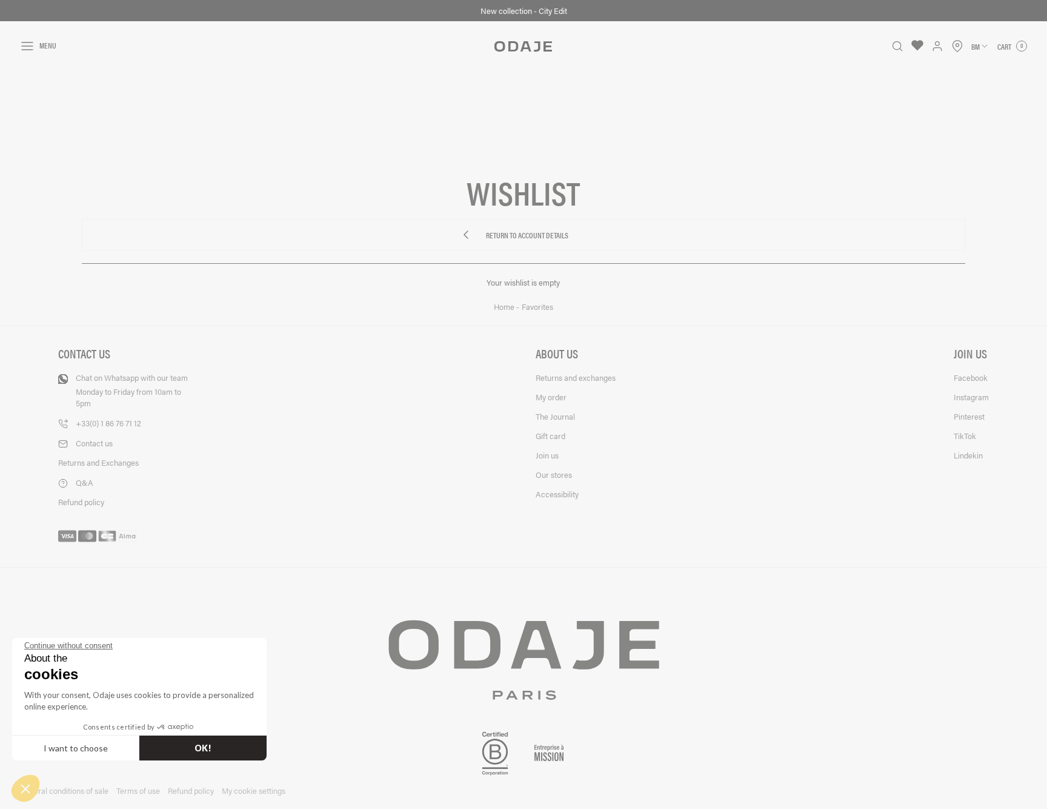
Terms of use (138, 790)
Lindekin (968, 455)
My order (551, 397)
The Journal (555, 416)
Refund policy (81, 502)
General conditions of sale (64, 790)
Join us (547, 455)
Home (505, 306)
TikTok (965, 435)
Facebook (971, 377)
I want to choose (76, 748)
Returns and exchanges (576, 377)
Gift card (550, 435)
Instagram (971, 397)
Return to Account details (527, 236)
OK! (202, 748)
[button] (25, 788)
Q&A (84, 482)
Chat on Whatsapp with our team (132, 390)
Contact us (94, 443)
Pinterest (969, 416)
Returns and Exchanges (98, 462)
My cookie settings (253, 790)
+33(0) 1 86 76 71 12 (108, 423)
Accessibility (557, 494)
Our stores (554, 474)
